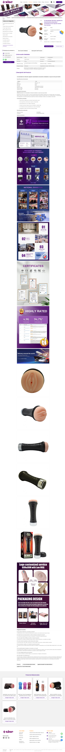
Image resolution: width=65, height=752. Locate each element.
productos (30, 2)
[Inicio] (8, 733)
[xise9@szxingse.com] (62, 737)
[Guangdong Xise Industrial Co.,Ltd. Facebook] (4, 737)
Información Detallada (23, 50)
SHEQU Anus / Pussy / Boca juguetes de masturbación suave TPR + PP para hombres (24, 695)
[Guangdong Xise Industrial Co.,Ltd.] (7, 2)
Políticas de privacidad (5, 750)
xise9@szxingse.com (8, 55)
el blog (43, 2)
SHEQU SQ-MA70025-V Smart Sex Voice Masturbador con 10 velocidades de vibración (55, 695)
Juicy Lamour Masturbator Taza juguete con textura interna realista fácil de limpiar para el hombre (9, 719)
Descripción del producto (37, 50)
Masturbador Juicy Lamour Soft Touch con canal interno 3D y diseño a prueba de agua (9, 695)
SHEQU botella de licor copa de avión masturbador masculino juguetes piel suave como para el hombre (40, 695)
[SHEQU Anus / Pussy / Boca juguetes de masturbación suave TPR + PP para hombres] (24, 685)
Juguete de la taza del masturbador (24, 666)
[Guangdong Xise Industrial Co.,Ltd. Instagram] (6, 737)
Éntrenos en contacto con (47, 2)
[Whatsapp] (3, 60)
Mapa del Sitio (11, 750)
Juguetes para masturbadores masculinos (18, 17)
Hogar (21, 2)
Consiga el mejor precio (49, 46)
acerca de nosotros (25, 2)
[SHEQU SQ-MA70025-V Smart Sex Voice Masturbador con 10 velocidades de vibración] (55, 685)
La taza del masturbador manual (29, 664)
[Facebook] (62, 740)
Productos (8, 17)
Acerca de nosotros (21, 733)
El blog (20, 739)
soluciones (35, 2)
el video (39, 2)
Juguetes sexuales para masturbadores (44, 664)
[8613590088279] (8, 737)
